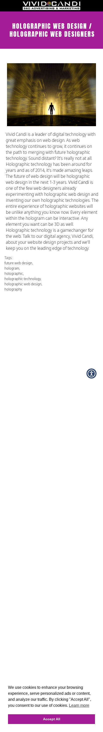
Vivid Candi (78, 182)
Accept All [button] (51, 719)
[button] (91, 373)
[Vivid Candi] (51, 8)
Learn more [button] (79, 705)
